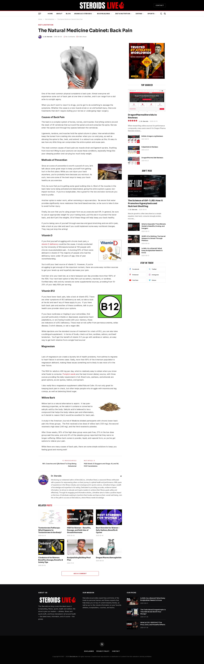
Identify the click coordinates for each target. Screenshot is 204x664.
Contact (116, 651)
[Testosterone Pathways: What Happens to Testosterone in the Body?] (51, 517)
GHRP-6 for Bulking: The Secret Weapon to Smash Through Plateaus (154, 238)
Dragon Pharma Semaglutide (108, 557)
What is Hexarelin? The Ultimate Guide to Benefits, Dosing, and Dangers (154, 226)
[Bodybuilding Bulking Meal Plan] (80, 547)
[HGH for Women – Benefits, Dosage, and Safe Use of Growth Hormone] (80, 517)
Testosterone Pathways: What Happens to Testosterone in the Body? (50, 530)
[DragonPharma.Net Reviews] (134, 160)
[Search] (165, 13)
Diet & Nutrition (122, 14)
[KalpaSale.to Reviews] (134, 150)
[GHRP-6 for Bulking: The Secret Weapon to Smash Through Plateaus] (134, 239)
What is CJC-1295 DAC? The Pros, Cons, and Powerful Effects (152, 624)
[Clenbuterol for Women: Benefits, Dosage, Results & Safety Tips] (51, 547)
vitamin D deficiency (50, 244)
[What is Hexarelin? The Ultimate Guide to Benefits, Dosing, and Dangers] (134, 227)
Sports (151, 14)
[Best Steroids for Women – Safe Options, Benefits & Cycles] (109, 517)
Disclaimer (89, 651)
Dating (139, 14)
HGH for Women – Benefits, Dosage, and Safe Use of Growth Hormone (79, 530)
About (59, 14)
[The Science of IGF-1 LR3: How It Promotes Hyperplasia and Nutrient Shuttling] (147, 186)
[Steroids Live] (102, 5)
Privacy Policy (102, 651)
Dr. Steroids (48, 36)
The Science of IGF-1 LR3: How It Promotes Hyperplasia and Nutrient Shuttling (145, 203)
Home (50, 14)
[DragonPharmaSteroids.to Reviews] (147, 100)
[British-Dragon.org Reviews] (134, 139)
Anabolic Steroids (83, 14)
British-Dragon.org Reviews (152, 136)
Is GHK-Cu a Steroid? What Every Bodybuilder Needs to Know (152, 250)
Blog (68, 14)
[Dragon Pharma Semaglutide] (109, 547)
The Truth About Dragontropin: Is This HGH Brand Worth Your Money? (153, 612)
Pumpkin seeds (69, 374)
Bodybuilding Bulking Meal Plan (79, 558)
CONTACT (160, 5)
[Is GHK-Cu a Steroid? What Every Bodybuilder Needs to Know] (134, 251)
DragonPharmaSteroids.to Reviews (142, 116)
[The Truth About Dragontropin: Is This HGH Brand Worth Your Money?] (132, 612)
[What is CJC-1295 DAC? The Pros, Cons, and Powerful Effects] (132, 625)
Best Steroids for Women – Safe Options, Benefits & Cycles (108, 530)
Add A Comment (80, 573)
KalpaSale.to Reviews (150, 147)
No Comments (70, 36)
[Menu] (39, 13)
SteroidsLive (73, 656)
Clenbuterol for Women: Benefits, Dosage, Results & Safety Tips (50, 559)
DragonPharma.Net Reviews (152, 158)
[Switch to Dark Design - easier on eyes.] (161, 14)
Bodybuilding (103, 14)
